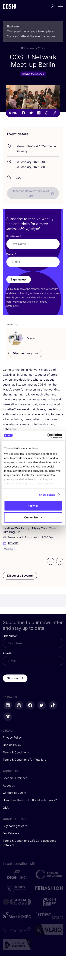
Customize (31, 517)
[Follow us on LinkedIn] (8, 705)
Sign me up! (19, 279)
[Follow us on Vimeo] (8, 716)
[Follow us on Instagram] (19, 705)
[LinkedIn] (39, 113)
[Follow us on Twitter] (41, 705)
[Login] (52, 6)
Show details (47, 494)
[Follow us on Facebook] (30, 705)
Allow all (33, 505)
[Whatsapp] (47, 113)
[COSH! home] (9, 6)
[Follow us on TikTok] (53, 705)
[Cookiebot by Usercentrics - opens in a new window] (47, 435)
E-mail (11, 254)
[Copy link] (54, 113)
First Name (13, 236)
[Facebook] (23, 113)
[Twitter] (31, 113)
